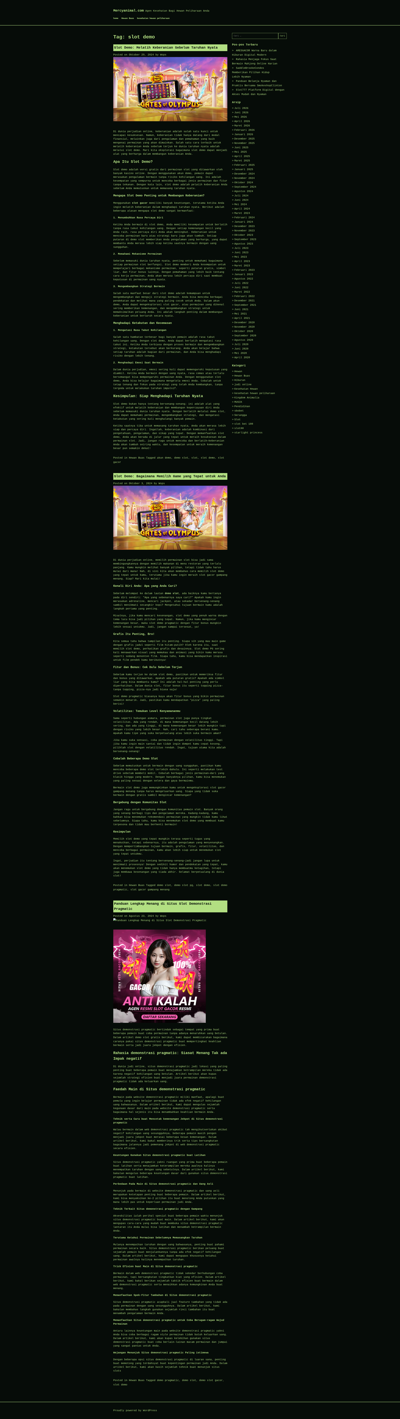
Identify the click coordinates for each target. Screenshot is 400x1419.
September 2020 (245, 335)
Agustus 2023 (243, 243)
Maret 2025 (242, 160)
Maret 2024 (242, 213)
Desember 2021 (244, 300)
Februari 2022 (244, 296)
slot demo (208, 457)
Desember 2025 (244, 138)
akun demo (164, 457)
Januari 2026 (243, 134)
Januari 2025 (243, 169)
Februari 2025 (244, 165)
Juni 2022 (241, 287)
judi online (243, 384)
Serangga (240, 415)
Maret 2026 (242, 125)
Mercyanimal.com (128, 11)
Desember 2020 (244, 322)
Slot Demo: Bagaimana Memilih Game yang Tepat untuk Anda (170, 476)
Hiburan (239, 380)
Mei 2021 (240, 313)
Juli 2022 (241, 283)
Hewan (238, 371)
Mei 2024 (240, 204)
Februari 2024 (244, 217)
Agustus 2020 (243, 340)
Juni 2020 (241, 348)
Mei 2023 (240, 257)
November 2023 (244, 230)
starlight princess (248, 432)
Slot (237, 419)
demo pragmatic (168, 1380)
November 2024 (244, 178)
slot (194, 457)
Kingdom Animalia (246, 397)
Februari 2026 (244, 130)
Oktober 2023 (243, 235)
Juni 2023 (241, 252)
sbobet (239, 410)
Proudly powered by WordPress (135, 1410)
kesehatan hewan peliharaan (153, 18)
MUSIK (238, 402)
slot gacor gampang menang (150, 889)
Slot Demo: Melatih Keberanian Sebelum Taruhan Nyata (166, 48)
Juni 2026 (241, 112)
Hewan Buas (127, 18)
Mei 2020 (240, 353)
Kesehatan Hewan (246, 389)
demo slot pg (183, 885)
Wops (163, 54)
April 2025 (242, 156)
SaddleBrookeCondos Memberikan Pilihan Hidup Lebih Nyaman (251, 72)
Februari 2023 (244, 270)
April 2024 (242, 208)
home (115, 18)
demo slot (181, 457)
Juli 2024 (241, 195)
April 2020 (242, 357)
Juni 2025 (241, 147)
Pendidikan (242, 406)
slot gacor (140, 203)
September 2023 (245, 239)
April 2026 (242, 121)
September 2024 (245, 187)
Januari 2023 (243, 274)
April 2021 (242, 318)
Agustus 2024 (243, 191)
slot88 (239, 428)
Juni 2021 (241, 309)
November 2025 (244, 143)
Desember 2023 (244, 226)
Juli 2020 (241, 344)
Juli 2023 (241, 248)
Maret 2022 (242, 292)
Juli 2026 (241, 108)
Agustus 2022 (243, 278)
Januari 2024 (243, 222)
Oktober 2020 (243, 331)
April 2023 (242, 261)
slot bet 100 (243, 424)
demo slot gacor (211, 1380)
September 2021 (245, 305)
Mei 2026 (240, 117)
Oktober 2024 (243, 182)
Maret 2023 (242, 265)
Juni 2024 (241, 200)
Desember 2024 (244, 173)
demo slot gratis (147, 1037)
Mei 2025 (240, 152)
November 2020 (244, 327)
